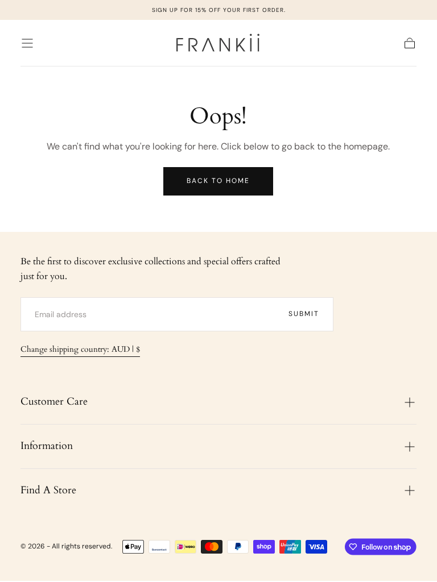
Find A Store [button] (48, 490)
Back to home (218, 180)
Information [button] (46, 446)
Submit (303, 313)
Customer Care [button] (54, 401)
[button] (27, 43)
